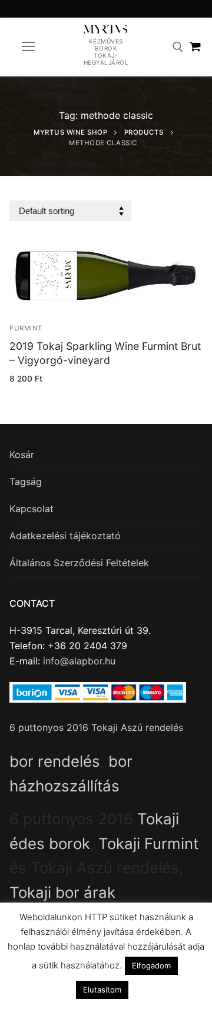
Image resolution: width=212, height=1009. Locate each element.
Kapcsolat (31, 508)
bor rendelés (54, 761)
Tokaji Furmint (148, 843)
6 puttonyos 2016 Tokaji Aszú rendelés (96, 727)
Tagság (25, 481)
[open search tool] (178, 47)
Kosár (21, 454)
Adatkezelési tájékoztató (65, 536)
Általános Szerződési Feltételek (79, 563)
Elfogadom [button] (151, 965)
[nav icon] (28, 47)
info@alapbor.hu (79, 661)
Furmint (25, 328)
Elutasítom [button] (102, 989)
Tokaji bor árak (62, 892)
